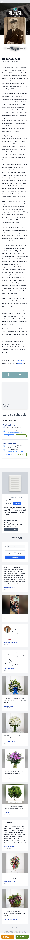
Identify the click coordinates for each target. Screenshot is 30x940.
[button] (15, 604)
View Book (8, 503)
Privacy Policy (10, 932)
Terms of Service (19, 932)
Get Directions (9, 436)
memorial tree (22, 360)
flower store (20, 363)
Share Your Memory (10, 529)
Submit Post (15, 557)
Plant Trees (21, 436)
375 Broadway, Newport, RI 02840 (16, 432)
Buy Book (17, 503)
